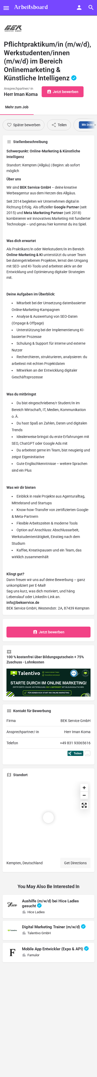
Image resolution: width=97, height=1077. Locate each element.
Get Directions (75, 863)
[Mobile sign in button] (79, 7)
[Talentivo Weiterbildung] (48, 682)
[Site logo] (31, 8)
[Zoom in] (84, 787)
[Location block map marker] (48, 817)
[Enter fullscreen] (84, 805)
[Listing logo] (13, 28)
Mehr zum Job (16, 107)
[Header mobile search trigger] (91, 7)
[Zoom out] (84, 795)
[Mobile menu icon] (6, 8)
